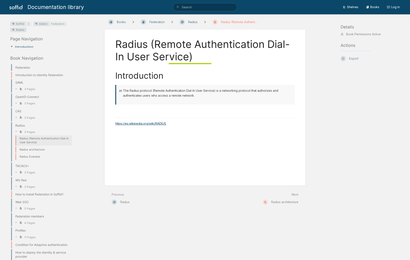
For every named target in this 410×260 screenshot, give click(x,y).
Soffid (20, 23)
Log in (395, 7)
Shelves (352, 7)
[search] (205, 7)
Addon (43, 23)
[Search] (177, 7)
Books (374, 7)
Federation (58, 23)
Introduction (24, 46)
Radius (20, 29)
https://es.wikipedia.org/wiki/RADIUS (140, 123)
